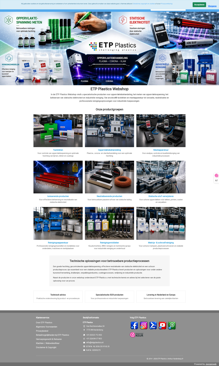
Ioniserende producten (58, 196)
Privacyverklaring (166, 4)
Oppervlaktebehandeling (109, 150)
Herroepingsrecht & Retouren (49, 339)
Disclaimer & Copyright (46, 347)
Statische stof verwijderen (161, 196)
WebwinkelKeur (52, 343)
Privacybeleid (42, 331)
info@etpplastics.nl (94, 342)
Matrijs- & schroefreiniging (161, 242)
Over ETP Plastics (44, 322)
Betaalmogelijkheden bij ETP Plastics (52, 335)
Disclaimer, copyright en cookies (144, 4)
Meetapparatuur (161, 150)
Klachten (40, 343)
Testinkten (58, 150)
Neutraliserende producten (109, 196)
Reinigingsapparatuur (58, 242)
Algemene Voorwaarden (46, 327)
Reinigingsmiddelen (109, 242)
